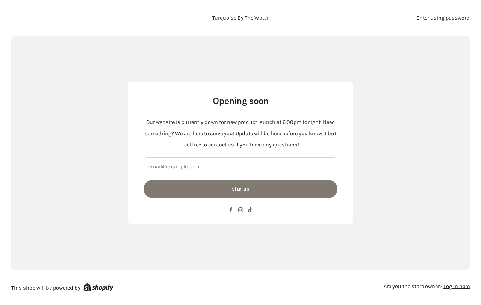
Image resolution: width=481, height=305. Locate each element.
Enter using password (443, 18)
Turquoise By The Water (240, 18)
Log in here (456, 286)
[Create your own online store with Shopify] (98, 288)
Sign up (241, 189)
